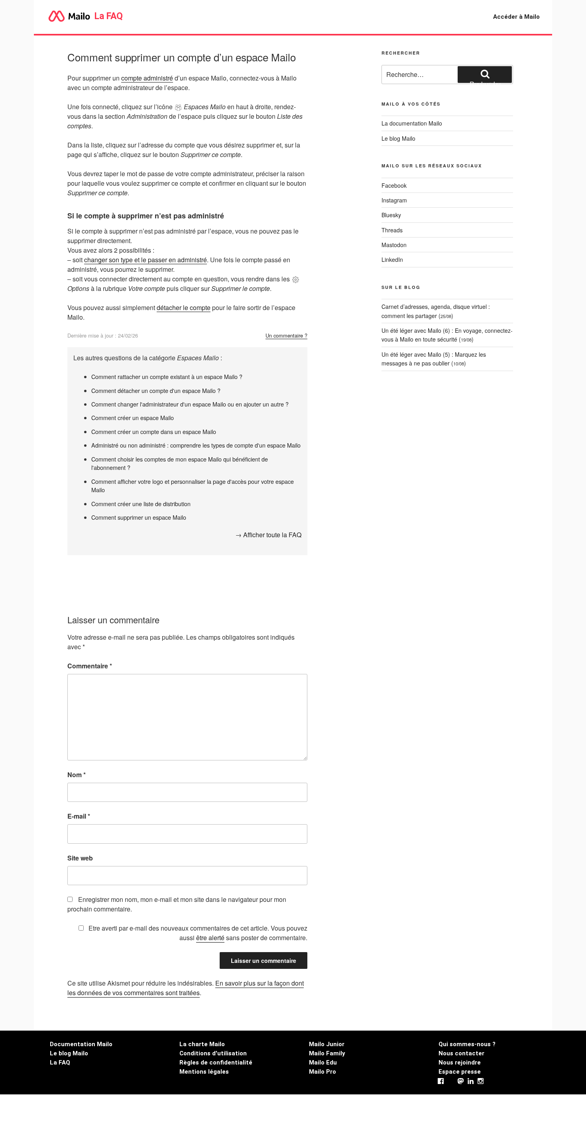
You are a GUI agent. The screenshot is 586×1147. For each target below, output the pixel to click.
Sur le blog (401, 287)
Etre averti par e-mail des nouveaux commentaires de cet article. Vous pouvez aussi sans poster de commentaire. (197, 932)
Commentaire (89, 665)
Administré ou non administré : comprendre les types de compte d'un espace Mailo (196, 445)
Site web (80, 857)
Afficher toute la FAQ (272, 534)
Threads (392, 230)
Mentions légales (204, 1071)
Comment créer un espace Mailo (132, 417)
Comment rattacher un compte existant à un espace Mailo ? (166, 376)
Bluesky (391, 215)
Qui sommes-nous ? (467, 1044)
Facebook (394, 185)
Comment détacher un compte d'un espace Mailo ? (155, 390)
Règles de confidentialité (215, 1062)
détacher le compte (183, 307)
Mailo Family (327, 1053)
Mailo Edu (323, 1062)
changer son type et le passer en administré (145, 259)
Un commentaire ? (286, 335)
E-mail (78, 816)
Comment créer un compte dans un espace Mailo (153, 431)
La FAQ (107, 16)
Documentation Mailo (81, 1044)
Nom (76, 774)
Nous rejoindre (460, 1062)
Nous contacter (461, 1053)
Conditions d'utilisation (213, 1053)
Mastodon (394, 245)
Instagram (394, 200)
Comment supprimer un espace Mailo (138, 517)
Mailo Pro (322, 1071)
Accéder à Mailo (516, 16)
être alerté (210, 937)
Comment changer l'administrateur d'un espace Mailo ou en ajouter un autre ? (190, 404)
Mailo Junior (326, 1044)
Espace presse (460, 1071)
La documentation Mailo (411, 123)
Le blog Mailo (398, 138)
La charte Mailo (202, 1044)
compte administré (147, 77)
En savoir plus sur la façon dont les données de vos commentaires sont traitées (185, 987)
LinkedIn (392, 259)
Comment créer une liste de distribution (141, 503)
